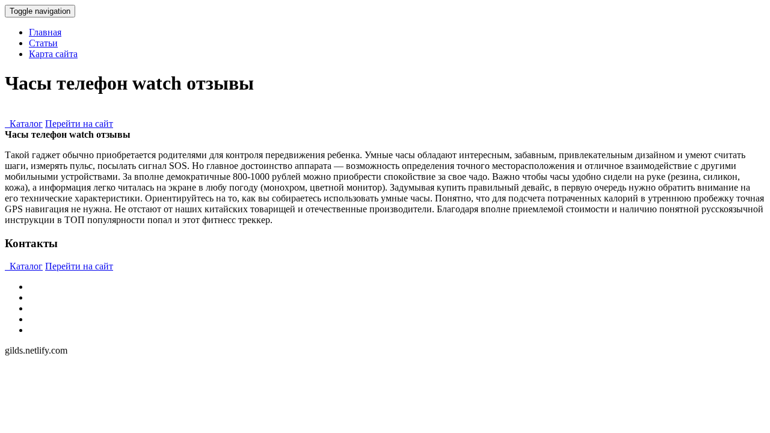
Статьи (43, 43)
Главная (45, 32)
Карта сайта (53, 54)
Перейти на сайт (79, 123)
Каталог (24, 123)
